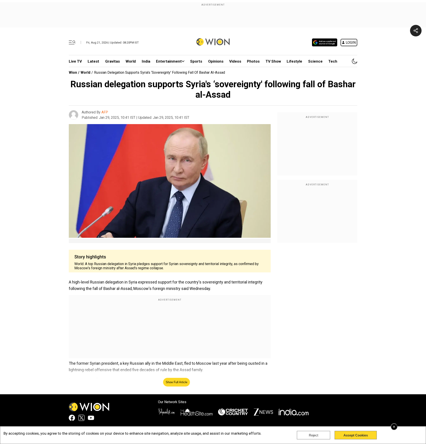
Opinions (215, 61)
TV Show (273, 61)
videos (235, 61)
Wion (73, 72)
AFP (104, 112)
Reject (313, 435)
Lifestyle (294, 61)
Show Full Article (176, 382)
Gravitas (112, 61)
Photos (253, 61)
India (146, 61)
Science (315, 61)
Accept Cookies (355, 435)
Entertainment (169, 61)
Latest (93, 61)
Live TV (75, 61)
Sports (196, 61)
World (131, 61)
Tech (332, 61)
